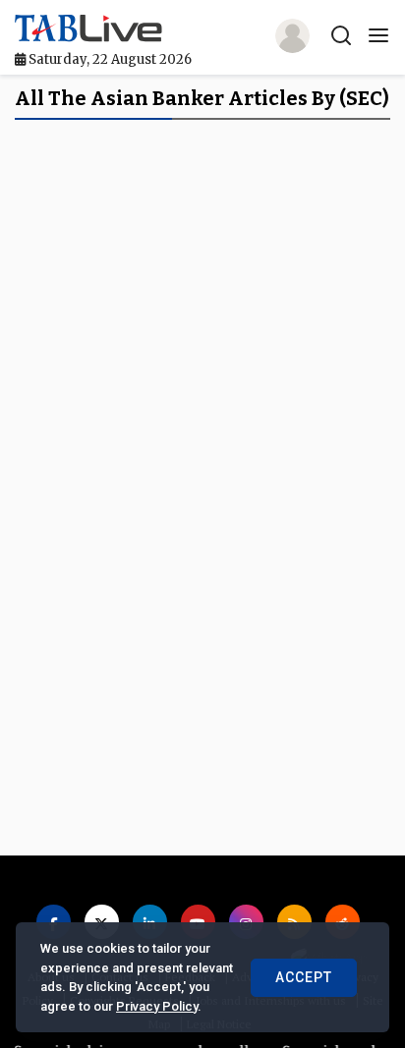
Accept (303, 977)
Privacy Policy (157, 1006)
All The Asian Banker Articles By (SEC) (202, 98)
